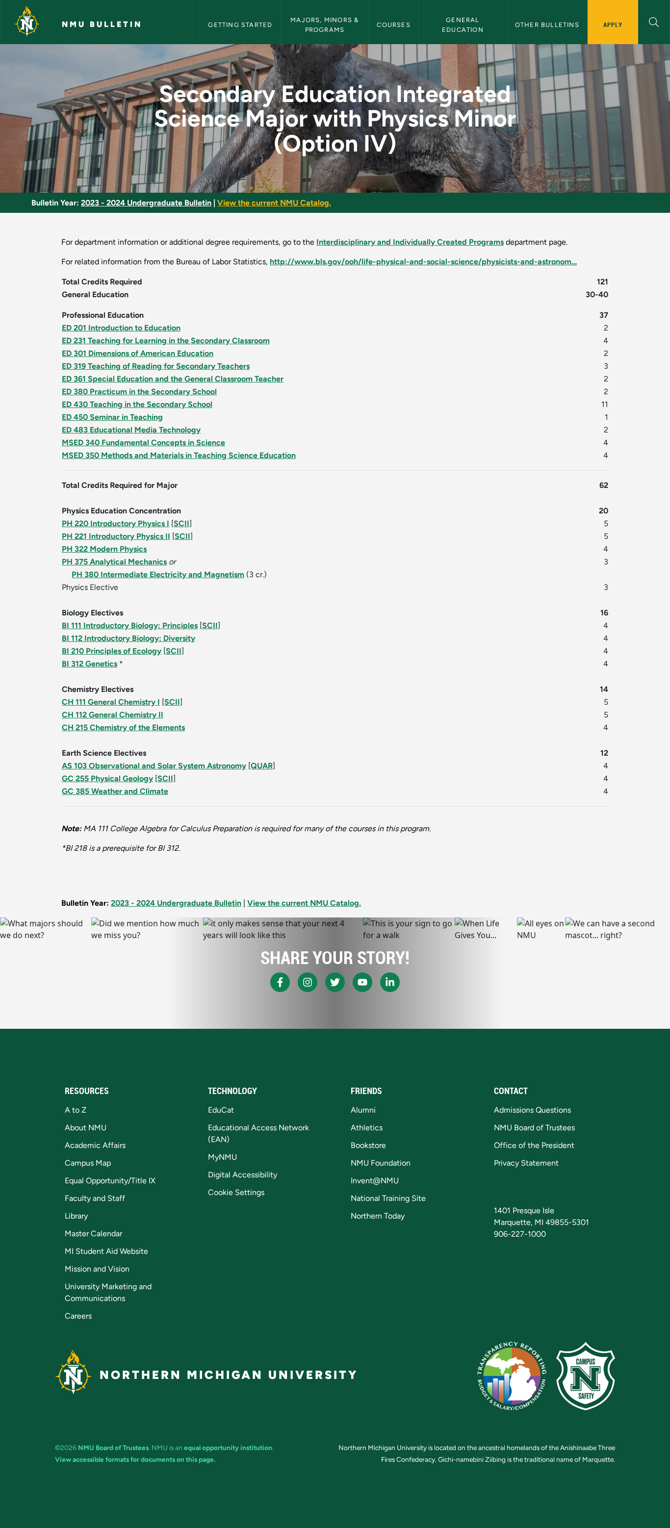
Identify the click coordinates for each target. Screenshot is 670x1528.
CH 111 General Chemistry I (111, 702)
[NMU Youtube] (362, 982)
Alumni (363, 1110)
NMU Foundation (381, 1163)
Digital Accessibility (242, 1174)
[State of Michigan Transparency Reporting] (511, 1376)
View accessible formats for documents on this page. (135, 1459)
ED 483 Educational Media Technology (131, 429)
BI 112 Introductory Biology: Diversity (128, 638)
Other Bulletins (547, 24)
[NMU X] (335, 982)
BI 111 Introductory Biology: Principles (130, 625)
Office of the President (534, 1145)
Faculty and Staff (95, 1198)
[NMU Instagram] (307, 982)
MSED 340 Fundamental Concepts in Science (143, 442)
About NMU (85, 1127)
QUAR (262, 765)
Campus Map (88, 1163)
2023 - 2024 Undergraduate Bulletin (146, 202)
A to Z (75, 1110)
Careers (78, 1316)
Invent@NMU (375, 1180)
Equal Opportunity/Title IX (110, 1180)
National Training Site (388, 1198)
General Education (463, 24)
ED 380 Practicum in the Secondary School (139, 391)
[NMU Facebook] (280, 982)
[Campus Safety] (585, 1376)
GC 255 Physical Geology (107, 778)
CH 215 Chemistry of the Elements (123, 727)
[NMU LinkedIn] (390, 982)
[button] (654, 21)
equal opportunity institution (228, 1448)
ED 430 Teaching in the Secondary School (137, 404)
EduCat (221, 1110)
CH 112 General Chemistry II (112, 714)
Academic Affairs (95, 1145)
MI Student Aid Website (106, 1251)
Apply (612, 24)
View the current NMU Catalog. (274, 202)
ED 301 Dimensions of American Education (137, 353)
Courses (393, 24)
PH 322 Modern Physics (104, 549)
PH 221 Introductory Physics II (116, 536)
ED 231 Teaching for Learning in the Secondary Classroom (166, 340)
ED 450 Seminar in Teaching (112, 417)
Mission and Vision (97, 1268)
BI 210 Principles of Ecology (111, 651)
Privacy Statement (526, 1163)
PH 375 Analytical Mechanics (114, 561)
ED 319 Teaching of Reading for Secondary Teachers (156, 366)
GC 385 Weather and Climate (115, 791)
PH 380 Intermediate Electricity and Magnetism (158, 574)
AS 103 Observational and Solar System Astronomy (154, 765)
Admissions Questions (532, 1110)
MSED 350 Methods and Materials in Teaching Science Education (179, 455)
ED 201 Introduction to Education (121, 327)
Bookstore (368, 1145)
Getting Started (240, 24)
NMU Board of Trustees (534, 1127)
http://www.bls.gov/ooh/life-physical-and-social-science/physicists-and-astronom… (423, 261)
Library (76, 1216)
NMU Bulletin (102, 24)
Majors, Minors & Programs (325, 24)
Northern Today (378, 1216)
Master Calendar (93, 1233)
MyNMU (222, 1157)
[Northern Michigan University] (27, 22)
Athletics (367, 1127)
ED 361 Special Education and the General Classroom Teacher (172, 378)
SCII (181, 523)
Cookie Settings (236, 1192)
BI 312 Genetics (89, 663)
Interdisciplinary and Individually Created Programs (410, 242)
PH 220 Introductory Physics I (115, 523)
